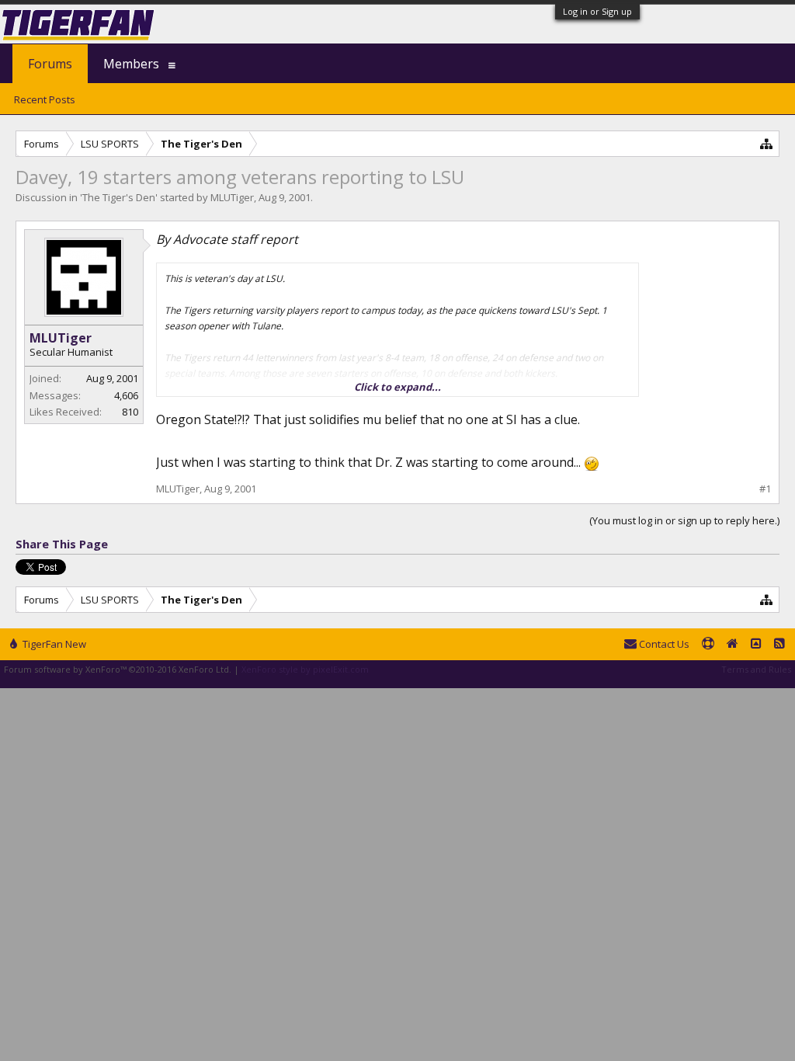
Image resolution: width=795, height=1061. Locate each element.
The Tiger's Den (118, 197)
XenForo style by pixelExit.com (305, 669)
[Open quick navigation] (766, 143)
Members (131, 63)
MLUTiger (232, 197)
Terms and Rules (756, 669)
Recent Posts (44, 99)
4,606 (126, 395)
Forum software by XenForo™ (117, 669)
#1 (765, 489)
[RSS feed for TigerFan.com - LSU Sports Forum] (779, 645)
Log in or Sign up (597, 11)
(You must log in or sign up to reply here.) (684, 520)
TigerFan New (53, 644)
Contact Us (663, 644)
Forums (50, 63)
